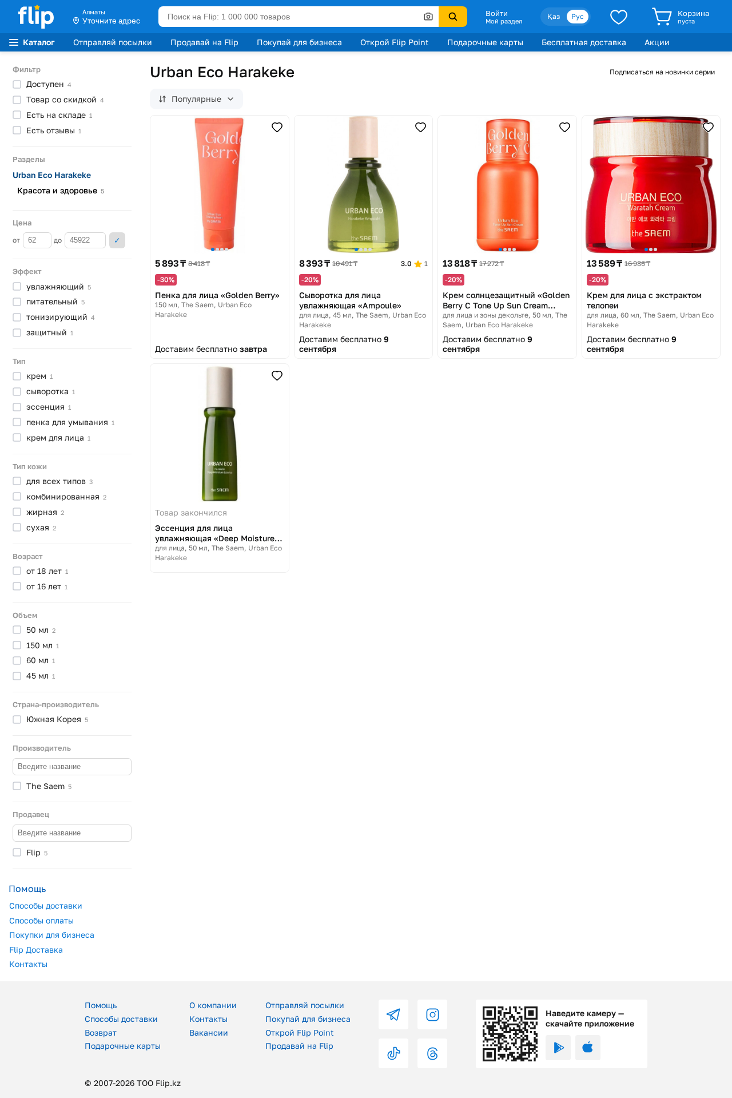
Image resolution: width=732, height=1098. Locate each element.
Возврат (101, 1032)
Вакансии (208, 1032)
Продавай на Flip (204, 42)
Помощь (101, 1005)
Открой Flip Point (394, 42)
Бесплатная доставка (584, 42)
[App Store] (587, 1047)
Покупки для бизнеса (51, 935)
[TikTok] (393, 1053)
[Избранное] (618, 16)
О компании (213, 1005)
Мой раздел (504, 21)
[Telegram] (393, 1014)
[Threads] (432, 1053)
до (58, 240)
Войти (497, 13)
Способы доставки (45, 905)
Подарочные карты (485, 42)
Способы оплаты (41, 920)
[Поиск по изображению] (428, 17)
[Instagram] (432, 1014)
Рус (577, 16)
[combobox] (298, 16)
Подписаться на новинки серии (662, 72)
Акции (657, 42)
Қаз (553, 16)
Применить (117, 240)
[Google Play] (558, 1047)
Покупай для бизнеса (299, 42)
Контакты (28, 964)
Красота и (60, 190)
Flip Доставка (36, 949)
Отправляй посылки (112, 42)
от (17, 240)
